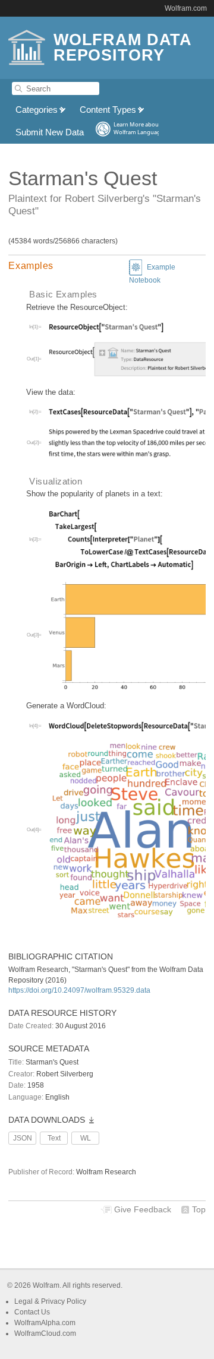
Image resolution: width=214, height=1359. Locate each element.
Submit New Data (49, 132)
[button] (106, 266)
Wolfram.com (186, 8)
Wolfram (46, 1285)
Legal (24, 1301)
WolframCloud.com (45, 1333)
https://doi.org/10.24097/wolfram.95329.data (79, 990)
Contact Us (32, 1312)
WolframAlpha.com (44, 1323)
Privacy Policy (63, 1301)
